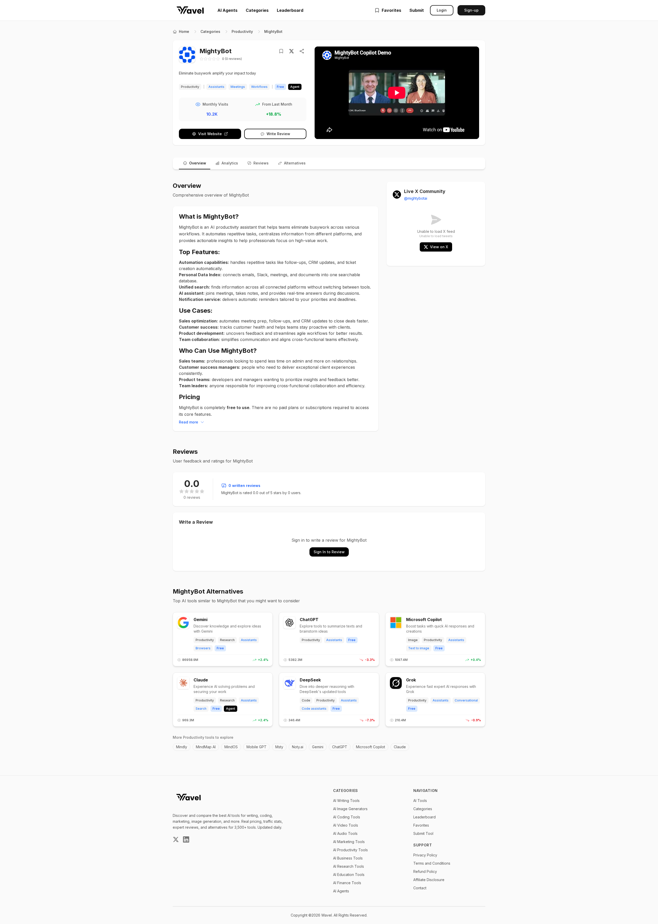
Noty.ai (297, 747)
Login (442, 10)
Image (413, 640)
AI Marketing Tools (349, 841)
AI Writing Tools (346, 800)
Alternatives (295, 163)
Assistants (216, 87)
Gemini (200, 619)
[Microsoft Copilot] (396, 622)
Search (201, 708)
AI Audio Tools (345, 833)
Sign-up (471, 10)
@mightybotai (415, 198)
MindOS (231, 747)
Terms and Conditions (431, 863)
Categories (257, 10)
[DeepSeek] (289, 683)
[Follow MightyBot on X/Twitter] (291, 51)
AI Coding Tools (346, 817)
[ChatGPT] (289, 622)
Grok (411, 679)
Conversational (466, 700)
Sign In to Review (329, 552)
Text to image (418, 648)
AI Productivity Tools (350, 850)
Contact (419, 888)
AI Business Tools (348, 858)
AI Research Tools (348, 866)
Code (306, 700)
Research (227, 640)
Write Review (278, 134)
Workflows (259, 87)
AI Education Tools (348, 874)
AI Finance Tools (347, 883)
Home (184, 31)
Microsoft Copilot (424, 619)
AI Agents (227, 10)
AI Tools (420, 800)
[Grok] (396, 683)
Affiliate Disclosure (428, 879)
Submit (416, 10)
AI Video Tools (345, 825)
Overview (197, 163)
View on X (439, 247)
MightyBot (273, 31)
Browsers (203, 648)
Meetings (238, 87)
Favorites (391, 10)
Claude (201, 679)
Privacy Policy (425, 855)
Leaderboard (290, 10)
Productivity (242, 31)
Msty (279, 747)
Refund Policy (425, 871)
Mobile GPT (256, 747)
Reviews (261, 163)
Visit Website (210, 134)
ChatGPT (309, 619)
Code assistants (314, 708)
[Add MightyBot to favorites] (282, 51)
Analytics (230, 163)
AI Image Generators (350, 809)
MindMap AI (206, 747)
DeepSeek (310, 679)
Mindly (181, 747)
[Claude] (183, 683)
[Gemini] (183, 622)
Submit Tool (423, 833)
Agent (230, 708)
